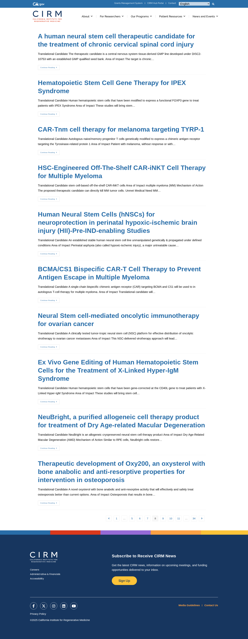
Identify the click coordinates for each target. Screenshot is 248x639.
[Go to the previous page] (109, 518)
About (85, 16)
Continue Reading (50, 66)
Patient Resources (170, 16)
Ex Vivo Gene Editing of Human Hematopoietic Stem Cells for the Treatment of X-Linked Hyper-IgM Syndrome (118, 370)
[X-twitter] (43, 605)
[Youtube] (73, 605)
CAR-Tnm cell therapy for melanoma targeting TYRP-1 (121, 129)
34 (194, 518)
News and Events (204, 16)
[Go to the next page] (202, 518)
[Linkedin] (63, 605)
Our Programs (140, 16)
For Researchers (110, 16)
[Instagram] (53, 605)
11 (178, 518)
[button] (213, 4)
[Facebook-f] (33, 605)
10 (170, 518)
